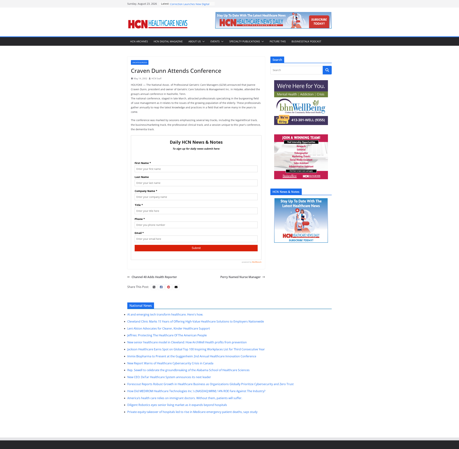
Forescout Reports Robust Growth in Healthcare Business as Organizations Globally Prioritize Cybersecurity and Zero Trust (210, 384)
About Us (194, 41)
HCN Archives (139, 41)
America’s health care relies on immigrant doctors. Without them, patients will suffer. (184, 398)
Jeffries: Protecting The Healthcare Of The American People (167, 335)
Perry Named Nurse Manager (240, 277)
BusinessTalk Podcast (306, 41)
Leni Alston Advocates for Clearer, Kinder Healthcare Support (168, 328)
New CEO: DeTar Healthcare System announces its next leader (169, 377)
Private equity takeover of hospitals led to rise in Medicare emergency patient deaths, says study (192, 412)
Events (215, 41)
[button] (203, 41)
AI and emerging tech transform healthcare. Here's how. (165, 314)
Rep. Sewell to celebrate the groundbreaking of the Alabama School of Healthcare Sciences (188, 370)
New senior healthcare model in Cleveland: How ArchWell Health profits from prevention (187, 342)
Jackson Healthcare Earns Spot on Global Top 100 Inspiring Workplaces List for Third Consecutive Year (196, 349)
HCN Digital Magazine (168, 41)
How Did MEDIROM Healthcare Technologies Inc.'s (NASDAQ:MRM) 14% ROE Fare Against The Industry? (196, 391)
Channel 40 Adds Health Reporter (154, 277)
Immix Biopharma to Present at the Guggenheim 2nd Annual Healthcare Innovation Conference (191, 356)
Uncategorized (139, 62)
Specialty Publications (244, 41)
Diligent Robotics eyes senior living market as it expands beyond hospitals (177, 405)
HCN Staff (156, 78)
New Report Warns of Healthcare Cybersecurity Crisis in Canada (170, 363)
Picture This (278, 41)
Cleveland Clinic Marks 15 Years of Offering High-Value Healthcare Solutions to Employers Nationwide (195, 321)
